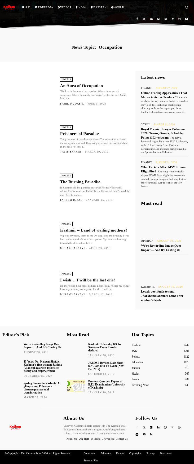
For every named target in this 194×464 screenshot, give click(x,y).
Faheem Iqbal (71, 199)
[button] (186, 7)
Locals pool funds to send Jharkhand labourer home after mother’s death (162, 296)
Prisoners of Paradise (79, 133)
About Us (72, 438)
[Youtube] (186, 19)
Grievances (108, 438)
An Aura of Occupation (81, 85)
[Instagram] (165, 19)
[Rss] (151, 435)
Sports (145, 124)
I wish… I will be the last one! (87, 280)
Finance (146, 88)
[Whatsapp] (179, 19)
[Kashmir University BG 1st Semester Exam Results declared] (76, 348)
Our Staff (84, 438)
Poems (66, 79)
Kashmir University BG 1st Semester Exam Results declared (104, 347)
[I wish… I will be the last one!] (30, 283)
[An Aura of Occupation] (30, 91)
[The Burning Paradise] (30, 187)
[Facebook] (137, 19)
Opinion (147, 241)
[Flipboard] (158, 19)
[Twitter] (144, 19)
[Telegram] (137, 435)
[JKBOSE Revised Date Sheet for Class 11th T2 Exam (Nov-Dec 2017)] (76, 367)
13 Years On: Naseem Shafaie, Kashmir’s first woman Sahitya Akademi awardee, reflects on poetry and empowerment (43, 366)
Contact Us (122, 438)
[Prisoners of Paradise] (30, 139)
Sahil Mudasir (72, 103)
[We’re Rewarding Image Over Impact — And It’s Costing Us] (164, 223)
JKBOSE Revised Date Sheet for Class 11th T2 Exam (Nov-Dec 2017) (106, 366)
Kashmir (148, 286)
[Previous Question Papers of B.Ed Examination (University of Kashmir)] (76, 386)
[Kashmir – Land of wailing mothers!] (30, 235)
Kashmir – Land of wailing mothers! (93, 230)
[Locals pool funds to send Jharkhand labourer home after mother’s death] (164, 268)
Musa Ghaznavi (72, 248)
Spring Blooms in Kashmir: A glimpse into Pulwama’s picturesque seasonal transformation (42, 388)
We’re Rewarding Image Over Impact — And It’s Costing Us (42, 346)
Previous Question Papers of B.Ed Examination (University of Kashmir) (106, 384)
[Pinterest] (172, 19)
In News (95, 438)
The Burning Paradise (80, 181)
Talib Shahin (70, 151)
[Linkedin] (151, 19)
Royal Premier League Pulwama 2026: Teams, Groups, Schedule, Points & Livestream (163, 133)
